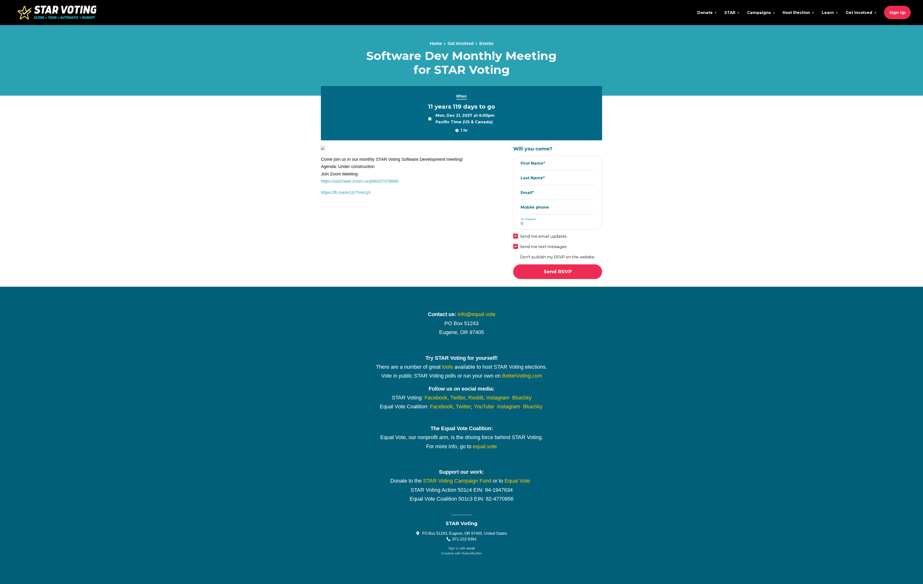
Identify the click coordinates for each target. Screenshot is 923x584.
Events (486, 43)
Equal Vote (517, 481)
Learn (828, 12)
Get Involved (859, 12)
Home (436, 43)
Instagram (497, 398)
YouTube (484, 407)
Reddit (475, 398)
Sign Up (897, 12)
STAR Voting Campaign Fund (457, 481)
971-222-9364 (464, 539)
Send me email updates (543, 236)
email (471, 548)
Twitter (457, 398)
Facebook (435, 398)
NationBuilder (472, 553)
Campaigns (759, 12)
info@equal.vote (476, 314)
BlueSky (521, 398)
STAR (730, 12)
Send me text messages (543, 246)
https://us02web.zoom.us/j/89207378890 (360, 181)
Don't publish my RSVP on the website (557, 257)
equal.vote (485, 446)
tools (447, 367)
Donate (705, 12)
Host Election (797, 12)
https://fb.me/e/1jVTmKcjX (346, 192)
